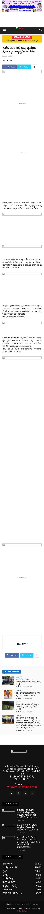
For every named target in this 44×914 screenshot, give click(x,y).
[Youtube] (32, 793)
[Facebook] (11, 793)
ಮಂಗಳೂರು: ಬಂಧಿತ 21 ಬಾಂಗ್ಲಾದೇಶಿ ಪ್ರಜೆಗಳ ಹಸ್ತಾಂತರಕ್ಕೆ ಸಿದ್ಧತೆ (28, 682)
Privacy (17, 904)
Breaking (18, 690)
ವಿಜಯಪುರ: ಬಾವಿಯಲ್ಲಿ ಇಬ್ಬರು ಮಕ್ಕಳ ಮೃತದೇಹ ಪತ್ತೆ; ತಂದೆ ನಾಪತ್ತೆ (27, 707)
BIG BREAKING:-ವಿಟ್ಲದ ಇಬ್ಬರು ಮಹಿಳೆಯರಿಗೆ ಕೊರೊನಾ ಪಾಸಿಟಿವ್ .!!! (27, 827)
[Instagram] (18, 793)
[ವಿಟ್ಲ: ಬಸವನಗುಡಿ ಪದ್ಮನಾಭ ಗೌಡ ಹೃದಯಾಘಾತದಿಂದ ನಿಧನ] (8, 694)
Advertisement (26, 904)
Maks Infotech (22, 911)
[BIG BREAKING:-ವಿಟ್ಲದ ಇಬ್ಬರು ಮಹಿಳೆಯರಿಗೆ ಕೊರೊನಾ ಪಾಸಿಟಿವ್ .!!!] (8, 828)
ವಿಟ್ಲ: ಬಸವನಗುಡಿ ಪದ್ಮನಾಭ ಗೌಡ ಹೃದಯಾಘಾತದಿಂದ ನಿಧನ (28, 694)
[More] (34, 67)
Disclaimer (9, 904)
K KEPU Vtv (8, 60)
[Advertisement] (22, 127)
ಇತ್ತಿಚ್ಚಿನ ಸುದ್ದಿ (19, 676)
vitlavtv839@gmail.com (22, 787)
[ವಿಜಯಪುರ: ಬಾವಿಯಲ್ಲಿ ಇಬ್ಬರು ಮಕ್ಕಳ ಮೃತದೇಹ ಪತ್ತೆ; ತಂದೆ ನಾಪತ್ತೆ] (8, 705)
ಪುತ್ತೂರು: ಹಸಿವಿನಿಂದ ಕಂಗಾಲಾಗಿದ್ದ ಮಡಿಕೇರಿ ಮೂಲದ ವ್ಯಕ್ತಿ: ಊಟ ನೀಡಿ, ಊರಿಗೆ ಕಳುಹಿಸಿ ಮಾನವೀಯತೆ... (29, 842)
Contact (35, 904)
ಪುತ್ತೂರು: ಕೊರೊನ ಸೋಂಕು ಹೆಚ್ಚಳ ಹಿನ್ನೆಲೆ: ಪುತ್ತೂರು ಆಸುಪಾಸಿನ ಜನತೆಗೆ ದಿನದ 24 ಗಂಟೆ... (27, 814)
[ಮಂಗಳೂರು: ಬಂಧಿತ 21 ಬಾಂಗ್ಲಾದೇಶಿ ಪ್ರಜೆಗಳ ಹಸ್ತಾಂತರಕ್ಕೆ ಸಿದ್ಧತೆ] (8, 680)
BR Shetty (18, 687)
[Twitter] (25, 793)
